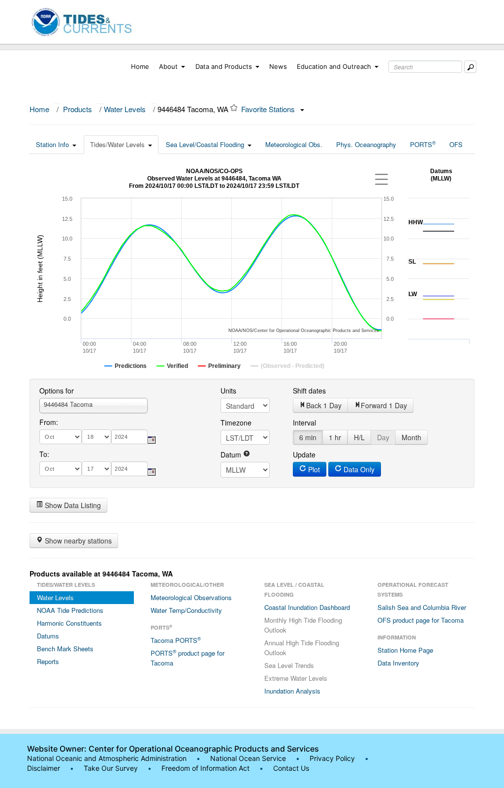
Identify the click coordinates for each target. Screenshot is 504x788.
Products (77, 109)
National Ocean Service (248, 758)
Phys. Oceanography (366, 144)
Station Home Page (405, 650)
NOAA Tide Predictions (70, 610)
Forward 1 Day (384, 405)
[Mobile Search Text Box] (470, 67)
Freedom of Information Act (205, 768)
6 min (307, 437)
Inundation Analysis (292, 691)
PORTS (423, 144)
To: (44, 454)
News (278, 66)
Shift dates (309, 390)
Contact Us (291, 768)
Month (411, 437)
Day (383, 437)
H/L (359, 437)
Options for (56, 390)
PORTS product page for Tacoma (187, 657)
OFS (456, 144)
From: (48, 422)
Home (140, 66)
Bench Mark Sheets (65, 648)
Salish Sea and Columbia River (422, 607)
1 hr (335, 437)
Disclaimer (43, 768)
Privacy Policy (332, 758)
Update (304, 454)
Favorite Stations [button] (269, 109)
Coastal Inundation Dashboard (307, 607)
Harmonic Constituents (69, 623)
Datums (48, 635)
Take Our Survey (112, 768)
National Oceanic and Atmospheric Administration (107, 758)
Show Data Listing (72, 505)
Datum (231, 454)
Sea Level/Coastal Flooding (205, 144)
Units (228, 390)
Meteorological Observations (191, 597)
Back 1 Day (324, 405)
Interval (304, 422)
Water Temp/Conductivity (186, 610)
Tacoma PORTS (176, 640)
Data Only (358, 469)
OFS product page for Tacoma (421, 620)
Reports (48, 661)
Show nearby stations (77, 541)
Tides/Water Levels (117, 144)
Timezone (236, 422)
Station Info (52, 144)
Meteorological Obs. (293, 144)
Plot (313, 469)
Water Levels (125, 109)
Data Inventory (398, 662)
